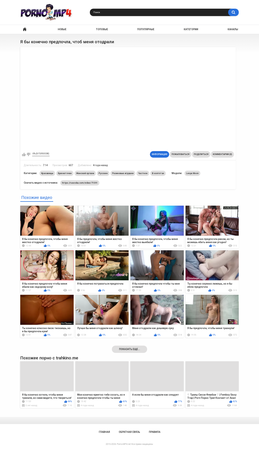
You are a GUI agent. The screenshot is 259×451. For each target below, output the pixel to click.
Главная (24, 29)
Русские (103, 173)
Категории (191, 29)
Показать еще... (129, 349)
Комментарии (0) (222, 154)
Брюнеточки (65, 173)
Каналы (233, 29)
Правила (154, 432)
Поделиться (201, 154)
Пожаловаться (180, 154)
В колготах (158, 173)
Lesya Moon (192, 173)
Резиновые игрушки (123, 173)
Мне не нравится (28, 154)
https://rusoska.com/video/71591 (80, 183)
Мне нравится (24, 154)
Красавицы (47, 173)
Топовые (102, 29)
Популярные (145, 29)
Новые (62, 29)
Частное (142, 173)
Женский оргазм (85, 173)
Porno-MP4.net (124, 444)
